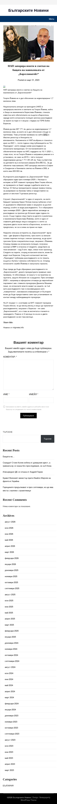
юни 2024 (9, 679)
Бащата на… (8, 456)
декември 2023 (11, 715)
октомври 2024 (11, 655)
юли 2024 (9, 673)
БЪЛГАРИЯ (8, 785)
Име (6, 394)
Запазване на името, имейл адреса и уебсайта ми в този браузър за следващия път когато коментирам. (27, 407)
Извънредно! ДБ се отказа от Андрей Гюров (23, 471)
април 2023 (10, 763)
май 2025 (9, 612)
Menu (51, 18)
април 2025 (10, 618)
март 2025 (9, 624)
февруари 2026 (12, 558)
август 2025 (10, 594)
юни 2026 (9, 533)
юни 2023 (9, 751)
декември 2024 (11, 642)
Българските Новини (28, 10)
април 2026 (10, 546)
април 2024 (10, 691)
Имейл (33, 394)
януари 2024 (10, 709)
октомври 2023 (11, 727)
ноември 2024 (11, 648)
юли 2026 (9, 527)
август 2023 (10, 739)
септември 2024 (12, 661)
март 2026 (9, 552)
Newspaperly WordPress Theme (35, 798)
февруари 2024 (12, 703)
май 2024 (9, 685)
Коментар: (10, 356)
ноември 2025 (11, 576)
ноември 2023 (11, 721)
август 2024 (10, 667)
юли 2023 (9, 745)
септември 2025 (12, 588)
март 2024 (9, 697)
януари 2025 (10, 636)
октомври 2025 (11, 582)
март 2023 (9, 770)
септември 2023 (12, 733)
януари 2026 (10, 564)
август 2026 (10, 521)
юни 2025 (9, 606)
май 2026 (9, 539)
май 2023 (9, 757)
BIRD (45, 134)
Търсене (7, 431)
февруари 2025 (12, 630)
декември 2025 (11, 570)
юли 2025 (9, 600)
